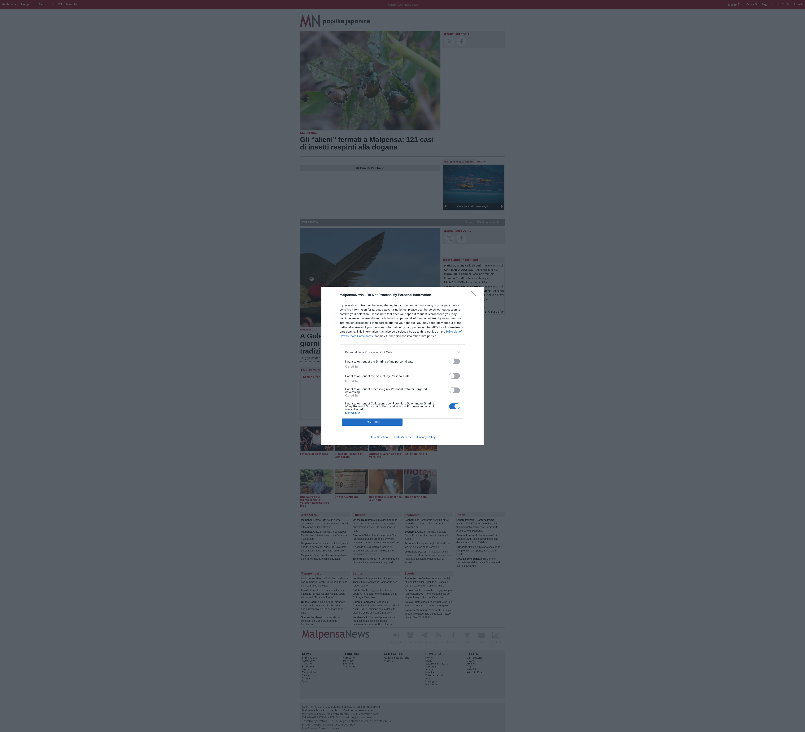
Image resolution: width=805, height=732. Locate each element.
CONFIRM (372, 422)
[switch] (454, 361)
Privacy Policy (426, 437)
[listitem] (402, 352)
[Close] (475, 295)
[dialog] (402, 366)
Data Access (402, 437)
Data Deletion (379, 437)
